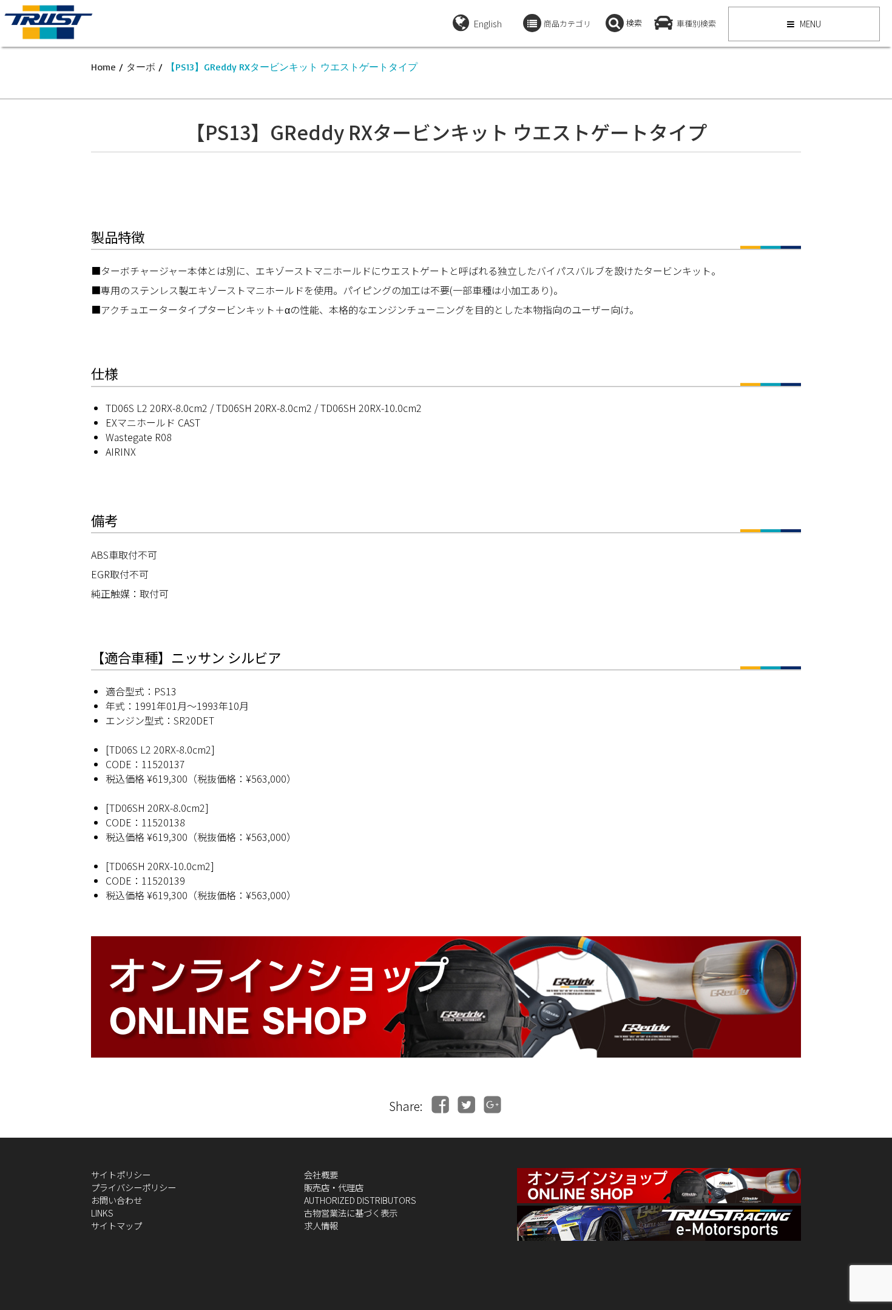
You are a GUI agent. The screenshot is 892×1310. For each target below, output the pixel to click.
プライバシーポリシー (133, 1187)
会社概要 (321, 1174)
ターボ (140, 67)
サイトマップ (116, 1225)
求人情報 (321, 1225)
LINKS (102, 1212)
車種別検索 (696, 23)
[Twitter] (466, 1105)
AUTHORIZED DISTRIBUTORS (360, 1200)
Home (103, 67)
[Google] (492, 1105)
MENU (809, 24)
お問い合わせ (116, 1200)
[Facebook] (440, 1105)
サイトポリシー (120, 1174)
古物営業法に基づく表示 (350, 1212)
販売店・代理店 (333, 1187)
